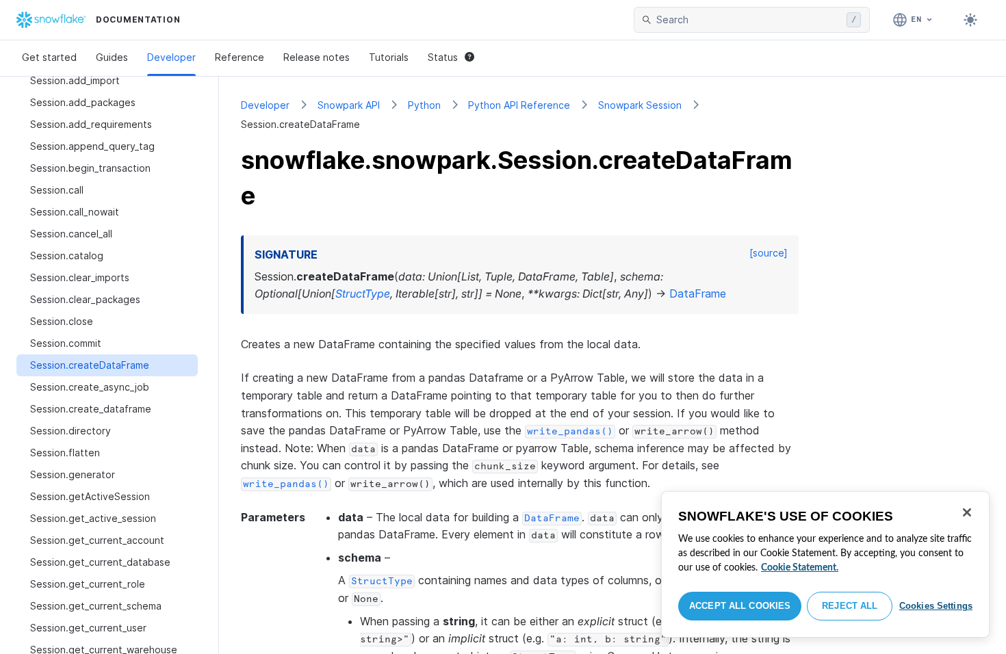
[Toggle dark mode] (970, 20)
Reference (239, 57)
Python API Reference (519, 105)
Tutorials (389, 57)
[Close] (967, 512)
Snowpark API (349, 105)
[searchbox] (748, 20)
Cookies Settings (935, 606)
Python (424, 105)
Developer (171, 57)
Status (443, 57)
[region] (825, 564)
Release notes (316, 57)
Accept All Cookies (739, 606)
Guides (112, 57)
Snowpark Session (640, 105)
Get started (49, 57)
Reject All (849, 606)
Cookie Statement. (799, 568)
